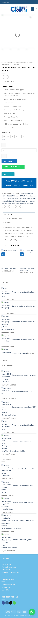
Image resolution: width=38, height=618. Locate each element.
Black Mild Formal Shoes (9, 268)
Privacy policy (7, 564)
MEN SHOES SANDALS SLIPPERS (17, 63)
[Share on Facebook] (7, 206)
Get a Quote (8, 174)
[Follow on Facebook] (3, 603)
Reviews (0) (7, 222)
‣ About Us (5, 590)
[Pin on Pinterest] (18, 206)
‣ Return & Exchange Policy (11, 572)
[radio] (4, 136)
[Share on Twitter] (10, 206)
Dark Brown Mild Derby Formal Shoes (27, 269)
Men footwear (22, 63)
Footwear (11, 63)
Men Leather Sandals (19, 203)
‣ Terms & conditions (9, 567)
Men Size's (6, 132)
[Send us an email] (10, 603)
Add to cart (9, 161)
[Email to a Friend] (14, 206)
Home (4, 63)
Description (7, 214)
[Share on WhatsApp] (3, 206)
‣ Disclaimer (6, 569)
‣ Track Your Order (8, 585)
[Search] (32, 9)
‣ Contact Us (6, 587)
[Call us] (14, 603)
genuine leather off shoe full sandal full (15, 201)
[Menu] (3, 8)
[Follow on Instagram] (7, 603)
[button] (14, 167)
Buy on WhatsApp (14, 167)
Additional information (12, 218)
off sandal (30, 203)
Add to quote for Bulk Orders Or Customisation (19, 183)
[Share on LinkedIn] (21, 206)
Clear (4, 139)
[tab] (19, 215)
